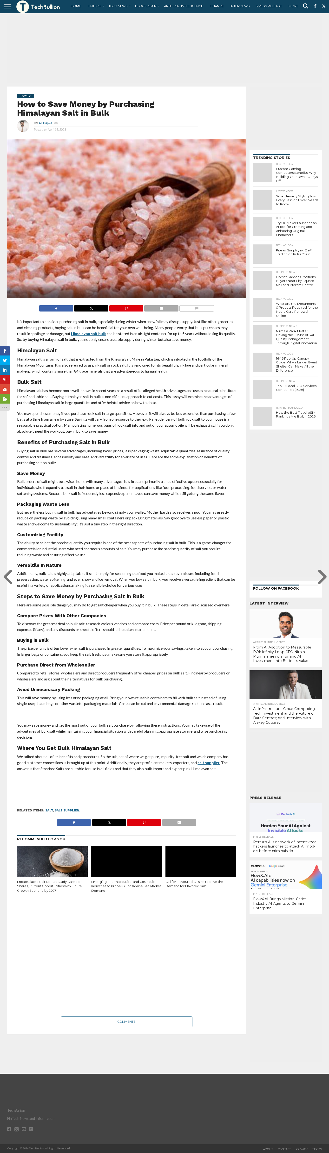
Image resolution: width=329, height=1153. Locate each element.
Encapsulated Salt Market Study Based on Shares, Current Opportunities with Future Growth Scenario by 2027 (49, 886)
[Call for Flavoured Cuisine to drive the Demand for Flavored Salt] (200, 867)
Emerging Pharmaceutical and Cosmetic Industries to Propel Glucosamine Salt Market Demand (126, 886)
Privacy (302, 1149)
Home (76, 6)
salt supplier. (67, 810)
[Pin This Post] (126, 307)
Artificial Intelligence (183, 6)
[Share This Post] (91, 307)
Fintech (94, 6)
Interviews (240, 6)
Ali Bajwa (45, 123)
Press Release (269, 6)
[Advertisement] (164, 49)
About (268, 1149)
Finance (217, 6)
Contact (284, 1149)
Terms (317, 1149)
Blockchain (146, 6)
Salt (49, 810)
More (293, 6)
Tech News (118, 6)
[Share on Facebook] (56, 307)
